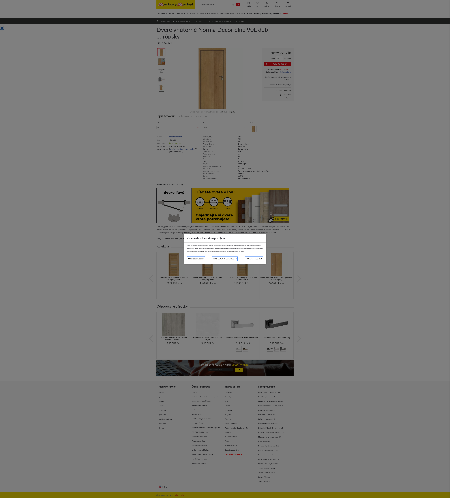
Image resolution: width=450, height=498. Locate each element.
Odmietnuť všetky (196, 258)
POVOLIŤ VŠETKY (254, 258)
